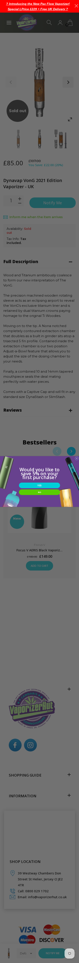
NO (39, 492)
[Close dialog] (76, 458)
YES (39, 485)
